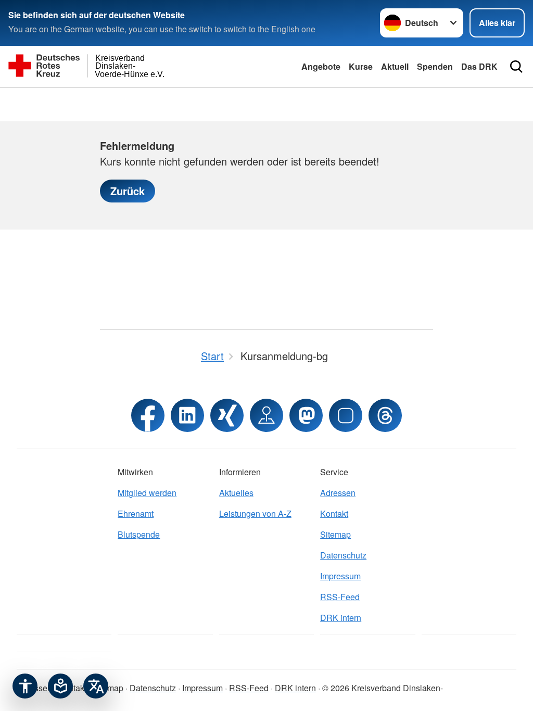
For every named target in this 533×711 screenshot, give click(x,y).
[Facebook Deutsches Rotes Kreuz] (147, 415)
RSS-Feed (340, 597)
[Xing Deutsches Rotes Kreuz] (227, 415)
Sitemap (335, 534)
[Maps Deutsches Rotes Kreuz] (266, 415)
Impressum (340, 576)
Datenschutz (343, 555)
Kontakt (334, 513)
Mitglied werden (147, 493)
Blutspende (139, 534)
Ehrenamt (136, 513)
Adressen (338, 493)
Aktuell (395, 66)
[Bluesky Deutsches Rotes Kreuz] (345, 415)
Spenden (435, 66)
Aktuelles (236, 493)
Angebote (320, 66)
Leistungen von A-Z (255, 513)
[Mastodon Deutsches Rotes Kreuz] (306, 415)
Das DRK (479, 66)
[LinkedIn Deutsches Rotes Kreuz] (187, 415)
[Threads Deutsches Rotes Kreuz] (385, 415)
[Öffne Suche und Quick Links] (516, 66)
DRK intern (340, 618)
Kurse (361, 66)
